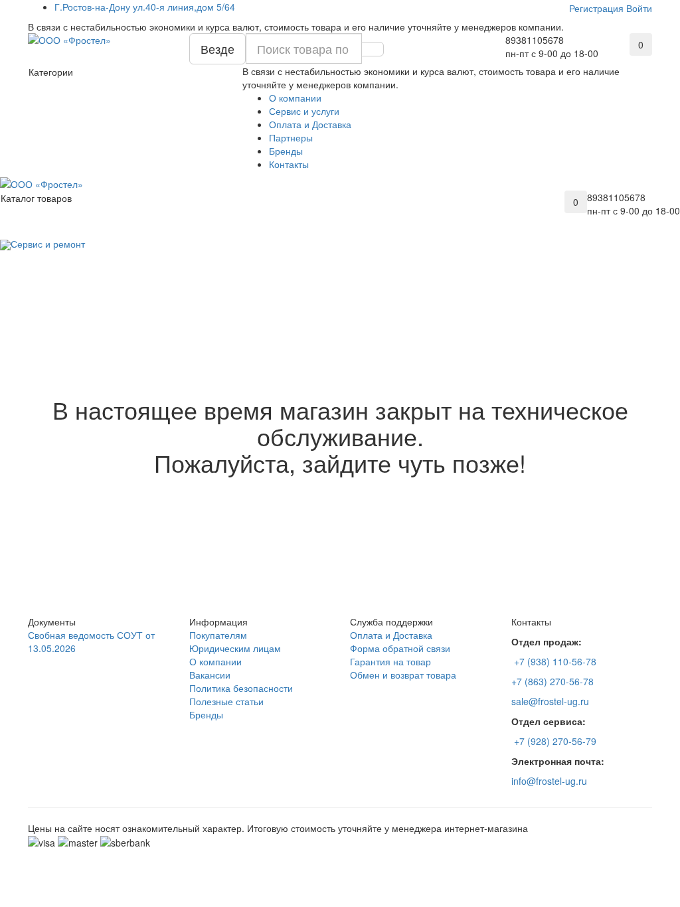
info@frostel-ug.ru (549, 780)
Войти (639, 8)
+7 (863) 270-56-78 (552, 681)
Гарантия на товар (390, 661)
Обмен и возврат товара (403, 674)
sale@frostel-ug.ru (550, 701)
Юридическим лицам (235, 648)
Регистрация (596, 8)
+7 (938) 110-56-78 (555, 661)
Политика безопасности (241, 688)
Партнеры (291, 137)
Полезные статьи (226, 701)
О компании (295, 97)
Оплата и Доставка (310, 124)
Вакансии (209, 674)
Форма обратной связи (400, 648)
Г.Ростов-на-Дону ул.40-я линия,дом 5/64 (144, 6)
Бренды (286, 150)
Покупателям (218, 634)
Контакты (289, 164)
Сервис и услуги (304, 111)
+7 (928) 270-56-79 (555, 741)
